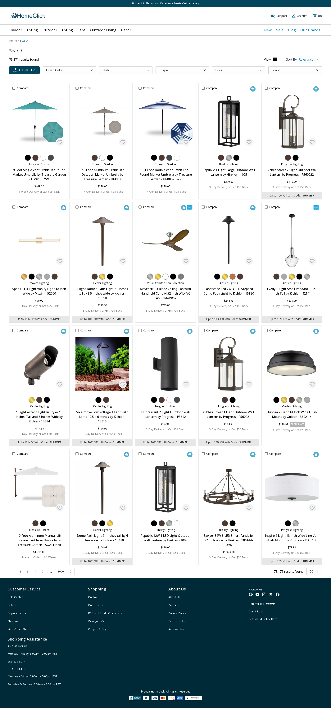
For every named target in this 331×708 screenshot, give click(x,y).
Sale (279, 30)
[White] (43, 158)
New (268, 30)
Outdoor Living (103, 30)
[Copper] (232, 277)
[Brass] (102, 277)
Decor (126, 30)
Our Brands (310, 30)
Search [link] (24, 40)
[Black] (28, 158)
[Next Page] (71, 571)
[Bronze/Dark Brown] (35, 158)
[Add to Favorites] (60, 142)
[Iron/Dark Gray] (51, 158)
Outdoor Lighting (58, 30)
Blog (292, 30)
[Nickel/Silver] (229, 158)
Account (302, 16)
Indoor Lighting (24, 30)
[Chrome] (47, 277)
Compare (22, 88)
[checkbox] (13, 88)
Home (13, 40)
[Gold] (24, 277)
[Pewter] (181, 277)
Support (282, 16)
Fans (82, 30)
